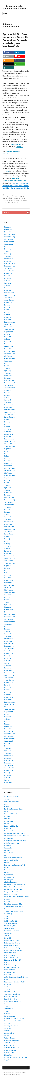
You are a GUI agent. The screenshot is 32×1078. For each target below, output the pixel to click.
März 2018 (7, 402)
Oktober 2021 (8, 298)
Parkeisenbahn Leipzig (12, 948)
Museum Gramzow (10, 923)
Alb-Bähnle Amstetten (12, 797)
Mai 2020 (7, 339)
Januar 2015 (8, 495)
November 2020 (9, 324)
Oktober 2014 (8, 502)
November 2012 (9, 558)
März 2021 (7, 315)
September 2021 (9, 300)
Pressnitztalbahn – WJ (11, 967)
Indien (6, 867)
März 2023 (7, 256)
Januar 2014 (8, 524)
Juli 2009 (7, 656)
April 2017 (7, 429)
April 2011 (7, 604)
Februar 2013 (8, 551)
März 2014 (7, 519)
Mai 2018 (7, 397)
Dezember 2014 (9, 497)
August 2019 (8, 361)
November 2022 (9, 266)
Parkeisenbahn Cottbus (12, 943)
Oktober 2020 (8, 327)
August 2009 (8, 653)
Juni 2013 (7, 541)
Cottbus (23, 197)
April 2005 (7, 780)
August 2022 (8, 273)
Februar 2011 (8, 609)
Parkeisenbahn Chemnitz (12, 940)
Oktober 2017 (8, 414)
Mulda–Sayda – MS (11, 921)
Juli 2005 (7, 773)
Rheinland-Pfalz (9, 972)
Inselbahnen (8, 870)
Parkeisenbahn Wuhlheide (13, 950)
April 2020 (7, 341)
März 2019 (7, 373)
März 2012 (7, 578)
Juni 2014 (7, 512)
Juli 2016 (7, 451)
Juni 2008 (7, 687)
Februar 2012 (8, 580)
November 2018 (9, 383)
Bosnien (7, 819)
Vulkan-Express (9, 1038)
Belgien (6, 806)
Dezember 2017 (9, 410)
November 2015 (9, 470)
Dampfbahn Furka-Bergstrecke (14, 833)
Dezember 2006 (9, 731)
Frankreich (8, 845)
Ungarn (6, 1035)
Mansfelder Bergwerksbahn (13, 906)
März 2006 (8, 753)
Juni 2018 (7, 395)
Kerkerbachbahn (10, 877)
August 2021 (8, 302)
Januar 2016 (8, 466)
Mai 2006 (7, 748)
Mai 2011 (7, 602)
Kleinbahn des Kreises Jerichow (14, 887)
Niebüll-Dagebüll (10, 926)
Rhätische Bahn (9, 970)
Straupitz (23, 200)
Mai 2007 (7, 719)
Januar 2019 (8, 378)
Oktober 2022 (8, 268)
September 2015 (9, 475)
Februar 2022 (8, 288)
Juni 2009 (7, 658)
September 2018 (9, 388)
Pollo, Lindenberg (10, 965)
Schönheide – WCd (10, 999)
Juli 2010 (7, 626)
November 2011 (9, 587)
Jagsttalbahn (8, 875)
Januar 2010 (8, 641)
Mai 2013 (7, 544)
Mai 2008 (7, 690)
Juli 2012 (7, 568)
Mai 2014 (7, 514)
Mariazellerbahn (9, 909)
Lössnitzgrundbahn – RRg (13, 904)
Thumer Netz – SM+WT (12, 1021)
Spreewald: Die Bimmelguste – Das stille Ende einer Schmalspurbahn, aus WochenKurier (15, 40)
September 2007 (9, 709)
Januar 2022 (8, 290)
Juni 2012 (7, 570)
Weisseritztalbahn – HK (12, 1048)
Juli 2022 (7, 276)
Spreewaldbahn (16, 144)
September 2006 (9, 738)
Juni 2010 (7, 629)
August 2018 (8, 390)
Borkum (7, 816)
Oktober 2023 (8, 239)
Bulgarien (7, 828)
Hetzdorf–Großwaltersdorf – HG (15, 865)
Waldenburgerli (9, 1043)
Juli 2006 (7, 743)
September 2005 (9, 768)
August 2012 (8, 565)
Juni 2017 (7, 424)
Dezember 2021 (9, 293)
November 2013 (9, 529)
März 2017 (7, 432)
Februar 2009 (8, 668)
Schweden (7, 1004)
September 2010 (9, 622)
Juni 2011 (7, 600)
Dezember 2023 (9, 234)
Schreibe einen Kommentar (10, 202)
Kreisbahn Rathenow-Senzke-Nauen (17, 897)
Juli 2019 (7, 363)
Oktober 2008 (8, 678)
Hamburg (7, 850)
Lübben (22, 198)
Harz (5, 855)
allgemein (7, 799)
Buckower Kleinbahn (11, 826)
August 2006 (8, 741)
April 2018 (7, 400)
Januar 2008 (8, 699)
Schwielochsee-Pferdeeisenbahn (14, 181)
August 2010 (8, 624)
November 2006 (9, 734)
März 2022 (7, 285)
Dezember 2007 (9, 702)
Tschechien (8, 1028)
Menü (5, 13)
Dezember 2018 (9, 380)
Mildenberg (8, 914)
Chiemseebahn (9, 831)
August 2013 (8, 536)
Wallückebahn (9, 1045)
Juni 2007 (7, 717)
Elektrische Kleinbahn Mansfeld (15, 841)
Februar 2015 (8, 492)
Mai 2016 (7, 456)
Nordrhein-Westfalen (11, 931)
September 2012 (9, 563)
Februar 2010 (8, 639)
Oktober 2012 (8, 561)
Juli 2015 (7, 480)
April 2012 (7, 575)
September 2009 (9, 651)
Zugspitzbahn (9, 1060)
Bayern (6, 804)
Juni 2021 (7, 307)
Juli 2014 (7, 509)
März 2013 (7, 548)
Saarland (7, 987)
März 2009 (8, 665)
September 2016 (9, 446)
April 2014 (7, 517)
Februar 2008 (8, 697)
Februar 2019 (8, 375)
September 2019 (9, 358)
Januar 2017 (8, 436)
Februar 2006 (8, 756)
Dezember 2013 (9, 527)
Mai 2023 (7, 251)
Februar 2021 (8, 317)
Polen (6, 962)
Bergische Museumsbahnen (13, 809)
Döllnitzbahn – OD (10, 838)
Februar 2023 (8, 259)
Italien (6, 872)
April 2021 (7, 312)
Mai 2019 (7, 368)
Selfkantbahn (8, 1009)
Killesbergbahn (9, 879)
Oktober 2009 (9, 648)
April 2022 (7, 283)
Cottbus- (16, 178)
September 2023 (9, 241)
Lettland (7, 899)
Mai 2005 (7, 777)
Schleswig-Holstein (11, 996)
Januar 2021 (8, 319)
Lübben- (9, 151)
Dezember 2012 (9, 556)
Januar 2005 (8, 782)
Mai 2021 (7, 310)
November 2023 (9, 237)
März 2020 (7, 344)
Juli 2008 (7, 685)
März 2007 (7, 724)
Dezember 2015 (9, 468)
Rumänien (7, 984)
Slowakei (7, 1013)
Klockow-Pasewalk (10, 894)
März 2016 (7, 461)
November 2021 (9, 295)
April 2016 (7, 458)
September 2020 (9, 329)
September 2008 (9, 680)
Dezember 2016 (9, 439)
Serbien (6, 1011)
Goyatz (10, 198)
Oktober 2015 (8, 473)
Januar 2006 (8, 758)
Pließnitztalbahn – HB (11, 957)
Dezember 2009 (9, 643)
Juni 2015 (7, 483)
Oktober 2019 (8, 356)
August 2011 (8, 595)
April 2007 (7, 721)
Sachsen (7, 989)
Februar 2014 (8, 522)
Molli (6, 916)
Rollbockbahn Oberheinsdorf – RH (16, 977)
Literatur (7, 901)
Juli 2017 (7, 422)
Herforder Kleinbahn (11, 860)
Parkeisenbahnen (10, 953)
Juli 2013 (7, 539)
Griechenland (8, 848)
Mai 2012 (7, 573)
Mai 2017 (7, 427)
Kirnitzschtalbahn (10, 882)
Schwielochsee (6, 200)
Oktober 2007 (8, 707)
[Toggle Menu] (28, 1067)
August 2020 (8, 332)
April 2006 (7, 751)
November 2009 (9, 646)
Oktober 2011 (8, 590)
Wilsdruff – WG (9, 1052)
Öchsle (6, 936)
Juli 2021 (7, 305)
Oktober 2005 (8, 765)
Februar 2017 (8, 434)
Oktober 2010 (8, 619)
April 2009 (7, 663)
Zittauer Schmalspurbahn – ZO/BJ (15, 1057)
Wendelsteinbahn (10, 1050)
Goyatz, (6, 171)
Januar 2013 (8, 553)
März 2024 (7, 227)
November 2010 (9, 617)
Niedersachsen (9, 928)
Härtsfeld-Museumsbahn (12, 853)
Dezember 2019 (9, 351)
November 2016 (9, 441)
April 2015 (7, 488)
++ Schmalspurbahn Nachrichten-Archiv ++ (14, 7)
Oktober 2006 (9, 736)
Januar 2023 (8, 261)
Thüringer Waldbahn (11, 1026)
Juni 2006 (7, 746)
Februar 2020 (8, 346)
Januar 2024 (8, 232)
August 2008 (8, 682)
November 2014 (9, 500)
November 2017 (9, 412)
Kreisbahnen (7, 154)
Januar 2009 (8, 670)
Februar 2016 (8, 463)
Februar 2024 (8, 229)
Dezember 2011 (9, 585)
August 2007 (8, 712)
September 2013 (9, 534)
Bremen (7, 823)
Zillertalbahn (8, 1055)
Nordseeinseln (9, 933)
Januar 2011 (8, 612)
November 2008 (9, 675)
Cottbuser (16, 151)
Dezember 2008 (9, 673)
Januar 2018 (8, 407)
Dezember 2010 (9, 614)
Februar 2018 (8, 405)
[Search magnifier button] (28, 212)
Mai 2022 (7, 280)
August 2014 (8, 507)
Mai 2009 (7, 661)
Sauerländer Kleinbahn (12, 994)
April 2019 (7, 371)
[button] (8, 52)
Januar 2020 (8, 349)
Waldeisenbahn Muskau (12, 1040)
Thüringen (7, 1023)
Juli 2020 (7, 334)
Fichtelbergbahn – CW (11, 843)
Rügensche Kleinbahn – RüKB (14, 982)
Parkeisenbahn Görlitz (11, 945)
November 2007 (9, 704)
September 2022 (9, 271)
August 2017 (8, 419)
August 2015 (8, 478)
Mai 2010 (7, 631)
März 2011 (7, 607)
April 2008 (7, 692)
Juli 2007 (7, 714)
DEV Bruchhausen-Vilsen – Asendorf (16, 836)
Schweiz (7, 1006)
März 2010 (7, 636)
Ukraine (7, 1031)
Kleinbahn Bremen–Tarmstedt (14, 884)
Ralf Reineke (8, 195)
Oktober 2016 (8, 444)
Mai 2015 (7, 485)
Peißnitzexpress (9, 955)
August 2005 (8, 770)
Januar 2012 (8, 583)
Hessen (6, 862)
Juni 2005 (7, 775)
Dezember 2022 (9, 263)
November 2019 (9, 354)
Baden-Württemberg (11, 802)
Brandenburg (6, 197)
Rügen (6, 979)
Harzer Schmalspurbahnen (13, 858)
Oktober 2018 (8, 385)
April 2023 (7, 254)
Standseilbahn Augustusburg (14, 1018)
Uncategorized (9, 1033)
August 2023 (8, 244)
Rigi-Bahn (7, 975)
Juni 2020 (7, 336)
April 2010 (7, 634)
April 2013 (7, 546)
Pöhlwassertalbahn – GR (12, 960)
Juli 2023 (7, 246)
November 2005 (9, 763)
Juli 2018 (7, 393)
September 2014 (9, 505)
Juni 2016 (7, 453)
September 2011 (9, 592)
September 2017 (9, 417)
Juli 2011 (7, 597)
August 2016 (8, 449)
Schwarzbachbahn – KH (12, 1001)
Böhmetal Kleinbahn (11, 814)
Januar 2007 (8, 729)
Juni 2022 (7, 278)
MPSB (6, 918)
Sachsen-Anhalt (9, 992)
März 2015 (7, 490)
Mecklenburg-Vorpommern (13, 911)
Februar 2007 (8, 726)
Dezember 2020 (9, 322)
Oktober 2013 (8, 531)
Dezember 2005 (9, 760)
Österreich (7, 938)
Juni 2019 (7, 366)
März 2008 (7, 695)
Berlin (6, 811)
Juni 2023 (7, 249)
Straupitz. (19, 146)
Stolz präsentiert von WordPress (11, 1074)
